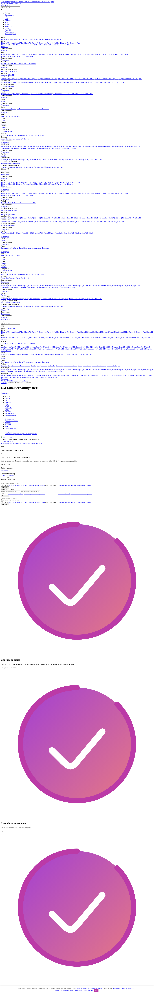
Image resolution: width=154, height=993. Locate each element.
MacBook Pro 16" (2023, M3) (72, 82)
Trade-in (27, 2)
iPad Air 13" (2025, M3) (103, 54)
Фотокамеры (5, 175)
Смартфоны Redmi (24, 135)
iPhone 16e (12, 45)
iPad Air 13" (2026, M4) (119, 54)
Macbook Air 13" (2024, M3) (31, 79)
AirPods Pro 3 (22, 64)
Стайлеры (15, 109)
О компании (5, 2)
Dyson (7, 28)
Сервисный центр (47, 2)
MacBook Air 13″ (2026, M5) (71, 79)
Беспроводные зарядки (116, 146)
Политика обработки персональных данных (21, 434)
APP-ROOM (7, 437)
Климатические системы (32, 109)
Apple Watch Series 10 (42, 94)
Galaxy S (19, 139)
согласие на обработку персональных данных (89, 988)
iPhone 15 (52, 45)
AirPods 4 (4, 64)
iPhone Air (28, 43)
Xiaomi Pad (13, 135)
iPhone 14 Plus (61, 45)
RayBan (3, 156)
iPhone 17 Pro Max (7, 43)
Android (8, 30)
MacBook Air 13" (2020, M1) (11, 79)
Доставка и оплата (17, 2)
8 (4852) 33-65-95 (7, 3)
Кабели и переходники (22, 148)
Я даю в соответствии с (47, 485)
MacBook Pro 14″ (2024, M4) (31, 82)
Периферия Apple (7, 148)
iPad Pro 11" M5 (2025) (86, 54)
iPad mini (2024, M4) (8, 54)
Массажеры (15, 163)
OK (96, 990)
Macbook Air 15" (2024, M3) (92, 79)
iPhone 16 (4, 45)
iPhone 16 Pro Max (53, 43)
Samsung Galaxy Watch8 (26, 159)
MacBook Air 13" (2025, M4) (51, 79)
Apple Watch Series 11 (57, 94)
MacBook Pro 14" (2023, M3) (11, 82)
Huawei (3, 124)
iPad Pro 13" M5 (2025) (9, 56)
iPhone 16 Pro (65, 43)
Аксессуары (9, 32)
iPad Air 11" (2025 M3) (37, 54)
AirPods (7, 21)
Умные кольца (6, 163)
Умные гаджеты (10, 34)
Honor (3, 120)
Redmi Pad (5, 135)
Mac (6, 22)
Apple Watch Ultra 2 (72, 94)
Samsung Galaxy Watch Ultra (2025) (90, 159)
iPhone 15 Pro (34, 45)
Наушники (35, 148)
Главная (3, 383)
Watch (7, 24)
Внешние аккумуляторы (99, 146)
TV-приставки (39, 167)
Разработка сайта (7, 441)
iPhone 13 (4, 47)
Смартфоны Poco (14, 116)
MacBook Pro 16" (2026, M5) (114, 82)
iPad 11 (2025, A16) (22, 54)
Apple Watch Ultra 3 (86, 94)
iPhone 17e (43, 43)
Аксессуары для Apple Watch (43, 146)
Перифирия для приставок (53, 167)
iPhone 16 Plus (75, 43)
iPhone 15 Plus (44, 45)
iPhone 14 (70, 45)
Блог (39, 2)
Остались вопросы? (35, 443)
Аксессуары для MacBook (63, 146)
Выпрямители (6, 109)
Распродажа (9, 15)
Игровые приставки (8, 167)
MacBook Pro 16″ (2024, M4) (93, 82)
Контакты (33, 2)
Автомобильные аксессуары (49, 148)
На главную (5, 393)
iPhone (7, 17)
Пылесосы (45, 109)
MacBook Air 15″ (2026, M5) (132, 79)
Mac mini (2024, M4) (8, 75)
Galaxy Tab (5, 139)
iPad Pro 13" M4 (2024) (25, 56)
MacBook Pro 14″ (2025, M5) (52, 82)
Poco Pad (4, 116)
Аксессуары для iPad (25, 146)
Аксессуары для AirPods (81, 146)
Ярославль (17, 3)
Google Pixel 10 (6, 131)
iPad (6, 19)
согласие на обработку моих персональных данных (26, 485)
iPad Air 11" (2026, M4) (53, 54)
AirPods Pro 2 (13, 64)
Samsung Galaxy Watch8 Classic (46, 159)
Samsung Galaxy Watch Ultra (68, 159)
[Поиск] (2, 326)
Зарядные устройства (132, 146)
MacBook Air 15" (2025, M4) (112, 79)
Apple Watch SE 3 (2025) (26, 94)
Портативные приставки (25, 167)
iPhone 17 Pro (19, 43)
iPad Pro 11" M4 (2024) (70, 54)
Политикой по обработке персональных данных (75, 485)
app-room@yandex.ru (20, 381)
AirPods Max (31, 64)
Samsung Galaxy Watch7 (9, 159)
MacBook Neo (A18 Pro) (9, 71)
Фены (21, 109)
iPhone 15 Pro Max (22, 45)
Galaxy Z (25, 139)
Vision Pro (8, 26)
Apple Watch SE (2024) (9, 94)
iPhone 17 (35, 43)
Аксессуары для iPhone (9, 146)
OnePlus (3, 128)
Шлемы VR (5, 171)
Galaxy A (12, 139)
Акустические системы (67, 148)
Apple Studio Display (8, 86)
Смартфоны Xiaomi (37, 135)
